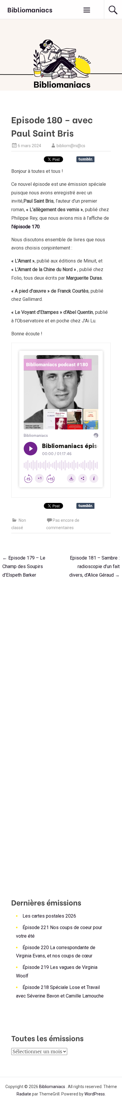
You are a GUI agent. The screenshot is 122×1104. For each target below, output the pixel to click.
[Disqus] (61, 657)
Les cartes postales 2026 (49, 916)
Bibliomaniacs (29, 9)
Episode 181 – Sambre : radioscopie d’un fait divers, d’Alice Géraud (94, 566)
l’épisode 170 (25, 226)
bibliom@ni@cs (71, 145)
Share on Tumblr (85, 159)
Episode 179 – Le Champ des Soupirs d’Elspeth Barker (23, 566)
